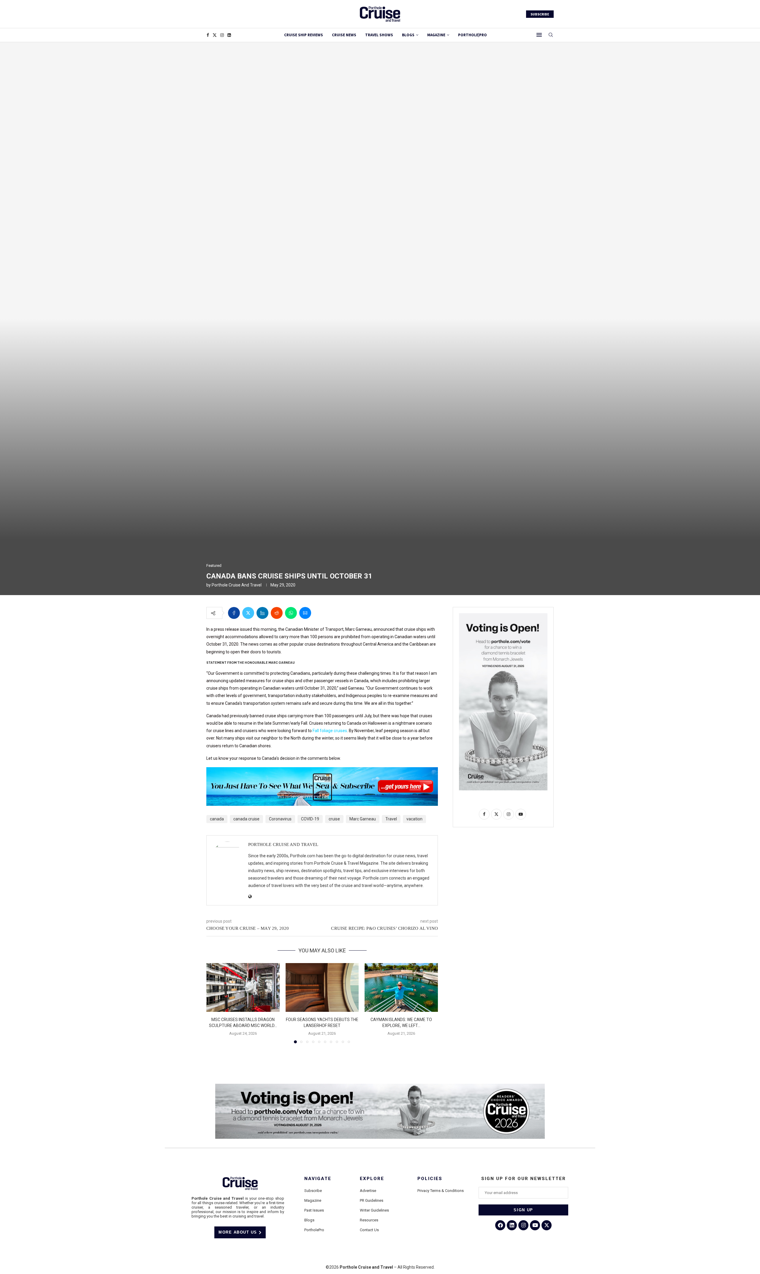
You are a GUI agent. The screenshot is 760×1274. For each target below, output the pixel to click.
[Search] (551, 35)
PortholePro (314, 1230)
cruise (334, 819)
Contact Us (369, 1230)
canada (217, 819)
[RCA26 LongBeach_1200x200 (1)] (380, 1086)
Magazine (312, 1200)
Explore (372, 1179)
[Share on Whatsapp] (291, 613)
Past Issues (314, 1210)
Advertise (368, 1191)
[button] (214, 1003)
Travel (391, 819)
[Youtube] (535, 1225)
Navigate (317, 1179)
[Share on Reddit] (277, 613)
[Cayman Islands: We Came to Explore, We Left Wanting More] (401, 987)
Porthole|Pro (472, 34)
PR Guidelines (371, 1200)
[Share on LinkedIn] (262, 613)
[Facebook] (207, 35)
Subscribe (313, 1191)
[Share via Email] (305, 613)
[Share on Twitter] (248, 613)
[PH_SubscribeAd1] (322, 771)
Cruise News (344, 34)
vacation (414, 819)
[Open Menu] (539, 34)
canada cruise (246, 819)
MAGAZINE (436, 34)
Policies (429, 1179)
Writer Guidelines (374, 1210)
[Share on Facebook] (234, 613)
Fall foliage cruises (330, 730)
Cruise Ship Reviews (303, 34)
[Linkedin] (229, 35)
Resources (369, 1220)
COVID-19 (310, 819)
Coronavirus (280, 819)
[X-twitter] (547, 1225)
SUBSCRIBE (540, 14)
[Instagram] (222, 35)
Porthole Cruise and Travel (237, 585)
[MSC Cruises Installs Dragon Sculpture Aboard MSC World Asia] (243, 987)
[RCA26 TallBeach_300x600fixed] (503, 615)
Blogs (408, 34)
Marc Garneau (362, 819)
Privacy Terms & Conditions (440, 1191)
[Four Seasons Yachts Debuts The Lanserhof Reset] (322, 987)
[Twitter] (214, 35)
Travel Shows (379, 34)
